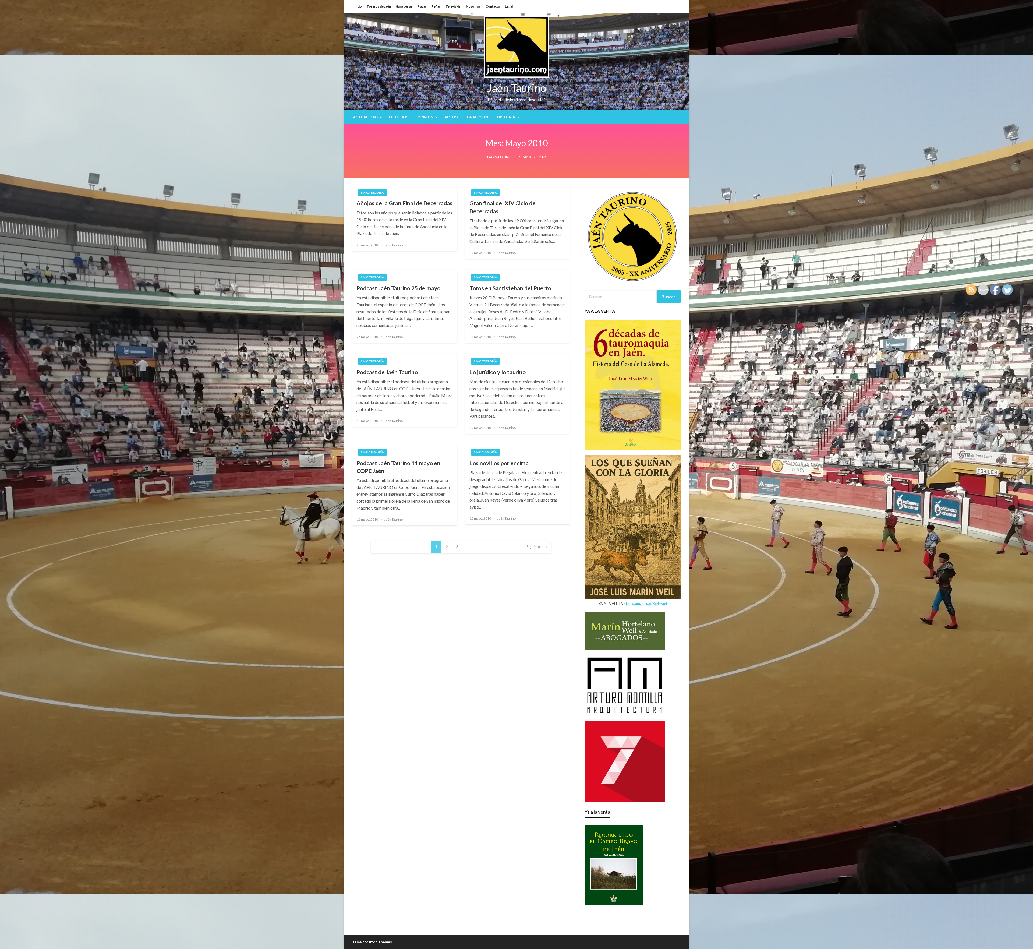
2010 (527, 157)
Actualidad (365, 117)
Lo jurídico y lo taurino (497, 372)
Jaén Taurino (516, 88)
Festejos (398, 117)
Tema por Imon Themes (372, 942)
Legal (509, 6)
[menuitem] (366, 117)
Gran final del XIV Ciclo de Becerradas (502, 207)
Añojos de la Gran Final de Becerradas (404, 203)
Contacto (493, 6)
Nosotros (473, 6)
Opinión (425, 117)
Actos (451, 117)
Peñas (436, 6)
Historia (506, 117)
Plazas (422, 6)
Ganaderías (404, 6)
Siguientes (535, 546)
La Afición (477, 117)
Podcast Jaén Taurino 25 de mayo (398, 288)
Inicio (357, 6)
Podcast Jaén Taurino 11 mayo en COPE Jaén (398, 467)
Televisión (453, 6)
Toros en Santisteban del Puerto (510, 288)
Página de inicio (501, 157)
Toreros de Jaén (379, 6)
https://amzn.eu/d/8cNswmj (645, 603)
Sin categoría (372, 192)
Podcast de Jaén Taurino (387, 372)
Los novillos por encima (499, 463)
